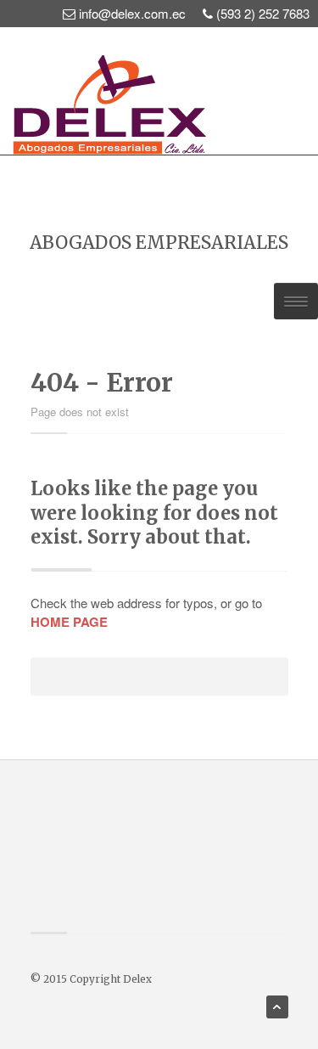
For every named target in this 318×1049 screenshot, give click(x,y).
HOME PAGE (69, 621)
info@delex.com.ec (132, 13)
